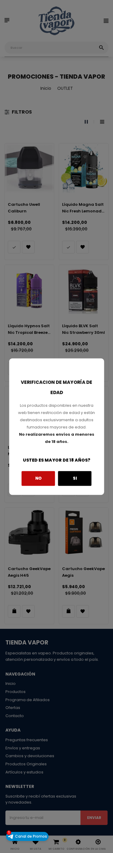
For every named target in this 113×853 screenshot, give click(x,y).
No (38, 478)
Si (75, 478)
